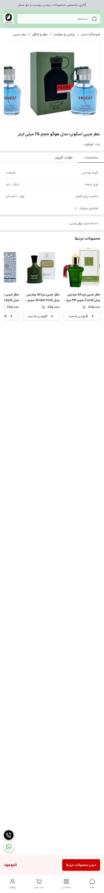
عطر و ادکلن (40, 34)
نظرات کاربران (64, 157)
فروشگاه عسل (90, 34)
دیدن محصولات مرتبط (81, 865)
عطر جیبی (19, 34)
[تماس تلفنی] (9, 835)
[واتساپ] (9, 846)
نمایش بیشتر (88, 208)
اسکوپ (88, 144)
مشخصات (91, 157)
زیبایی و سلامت (64, 34)
